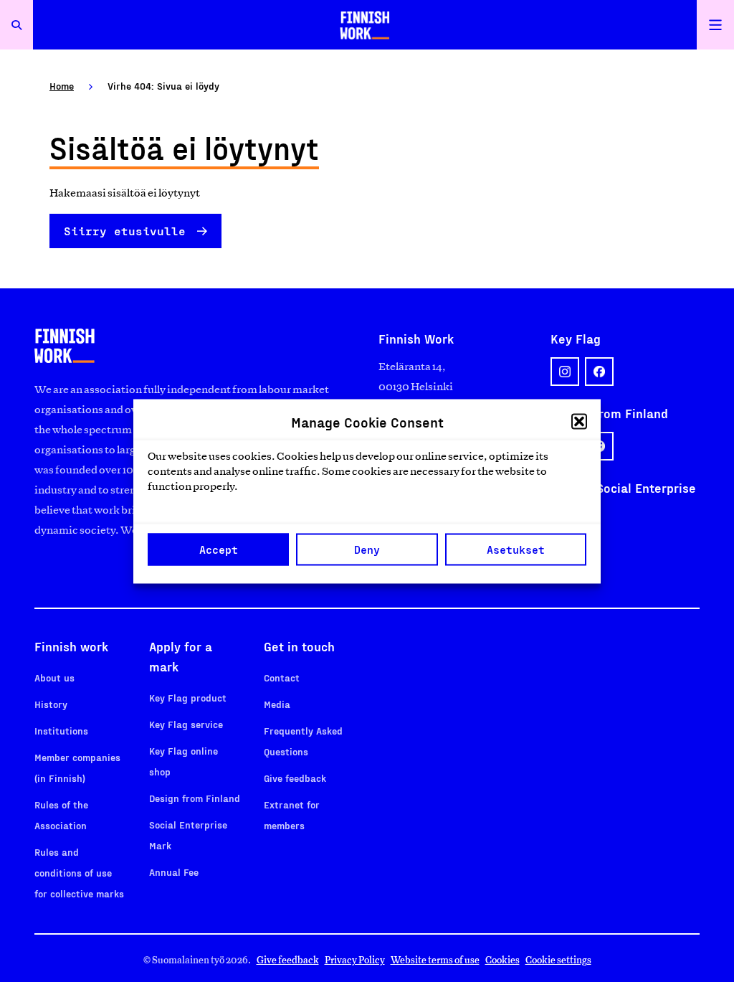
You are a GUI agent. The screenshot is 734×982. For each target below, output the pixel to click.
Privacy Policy (355, 960)
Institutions (61, 730)
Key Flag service (186, 724)
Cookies (502, 960)
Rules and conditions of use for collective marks (79, 873)
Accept (218, 549)
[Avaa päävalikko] (715, 24)
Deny (367, 549)
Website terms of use (435, 960)
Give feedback (295, 778)
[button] (579, 421)
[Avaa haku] (16, 24)
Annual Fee (174, 872)
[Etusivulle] (365, 24)
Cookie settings (558, 960)
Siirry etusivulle (125, 230)
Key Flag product (188, 697)
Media (277, 704)
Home (61, 86)
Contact (282, 677)
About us (54, 677)
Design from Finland (194, 798)
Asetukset (516, 549)
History (50, 704)
